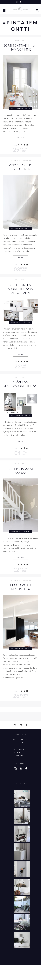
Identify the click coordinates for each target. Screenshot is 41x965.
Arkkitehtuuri (20, 739)
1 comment (18, 322)
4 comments (18, 228)
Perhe (20, 742)
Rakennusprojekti (20, 749)
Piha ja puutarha (20, 746)
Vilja (28, 108)
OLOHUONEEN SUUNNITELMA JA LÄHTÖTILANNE (20, 289)
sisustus (27, 160)
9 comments (18, 648)
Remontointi (20, 40)
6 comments (18, 108)
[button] (4, 11)
